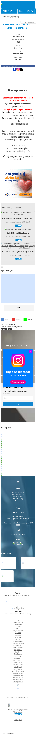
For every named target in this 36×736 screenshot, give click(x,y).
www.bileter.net (18, 669)
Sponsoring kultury (18, 622)
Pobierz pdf (18, 714)
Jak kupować (18, 637)
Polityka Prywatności (18, 631)
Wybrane (30, 319)
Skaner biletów (18, 624)
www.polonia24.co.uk (18, 660)
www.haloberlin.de (18, 677)
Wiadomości (18, 656)
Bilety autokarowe (18, 648)
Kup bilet (18, 226)
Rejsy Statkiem (18, 654)
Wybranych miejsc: (8, 324)
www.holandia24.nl (18, 673)
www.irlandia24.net (18, 679)
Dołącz (18, 404)
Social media (18, 626)
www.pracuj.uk (18, 662)
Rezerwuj (4, 329)
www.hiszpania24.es (18, 675)
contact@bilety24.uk (18, 534)
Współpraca (18, 635)
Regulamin (18, 633)
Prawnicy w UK (18, 720)
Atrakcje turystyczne (18, 645)
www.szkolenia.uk (18, 665)
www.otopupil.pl (18, 667)
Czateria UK (18, 652)
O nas (18, 620)
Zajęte (18, 319)
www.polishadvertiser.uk (18, 671)
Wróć (10, 329)
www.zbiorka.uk (18, 658)
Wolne (6, 319)
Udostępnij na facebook (9, 66)
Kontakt (18, 628)
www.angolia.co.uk (18, 682)
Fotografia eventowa (18, 641)
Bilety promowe (18, 650)
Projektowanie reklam (18, 643)
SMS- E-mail (18, 639)
